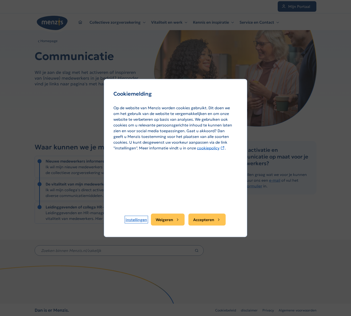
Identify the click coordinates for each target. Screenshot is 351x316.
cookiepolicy (211, 148)
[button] (136, 220)
